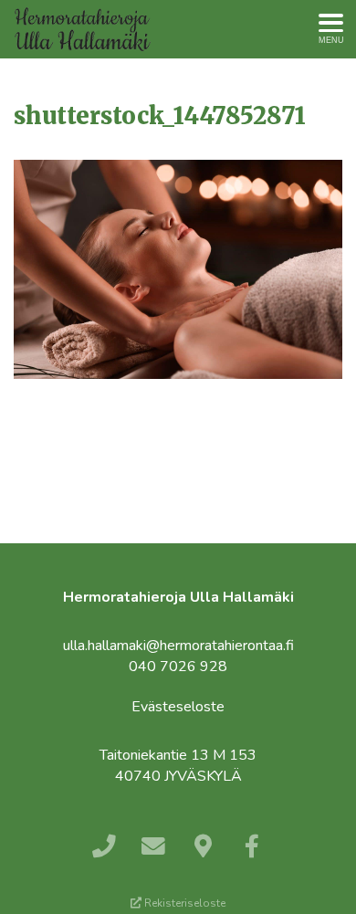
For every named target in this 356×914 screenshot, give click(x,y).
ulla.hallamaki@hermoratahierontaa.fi (178, 646)
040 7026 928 (178, 667)
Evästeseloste (178, 707)
